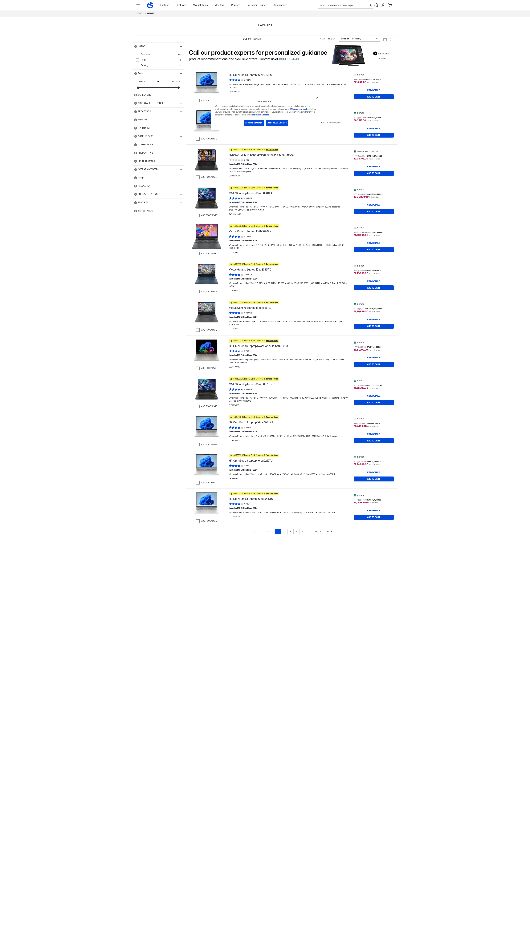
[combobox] (359, 39)
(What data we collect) (300, 109)
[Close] (317, 98)
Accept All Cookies (277, 123)
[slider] (138, 87)
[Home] (150, 5)
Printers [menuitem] (235, 5)
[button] (158, 46)
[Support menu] (376, 5)
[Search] (370, 5)
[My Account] (383, 5)
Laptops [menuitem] (164, 5)
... (308, 531)
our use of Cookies (260, 115)
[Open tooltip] (135, 46)
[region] (266, 112)
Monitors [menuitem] (219, 5)
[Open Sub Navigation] (138, 5)
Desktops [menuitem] (181, 5)
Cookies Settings (254, 123)
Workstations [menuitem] (200, 5)
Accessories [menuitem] (280, 5)
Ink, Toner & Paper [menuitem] (257, 5)
